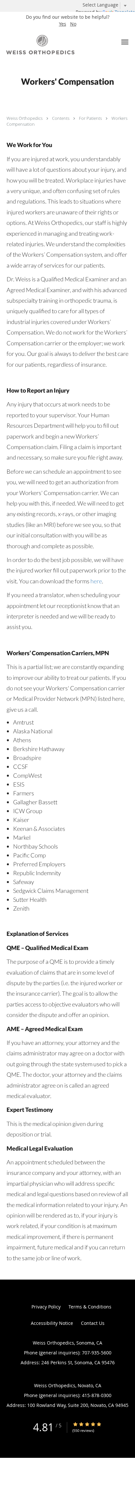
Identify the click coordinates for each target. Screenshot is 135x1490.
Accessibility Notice (52, 1323)
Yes (62, 24)
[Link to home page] (53, 44)
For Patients (91, 118)
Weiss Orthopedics (25, 118)
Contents (61, 118)
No (73, 24)
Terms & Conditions (89, 1307)
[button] (124, 42)
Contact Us (93, 1323)
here (96, 581)
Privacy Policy (46, 1307)
